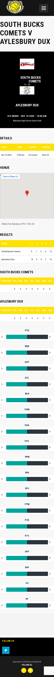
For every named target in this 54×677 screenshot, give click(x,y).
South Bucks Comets (30, 79)
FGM (44, 281)
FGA (50, 281)
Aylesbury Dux (27, 105)
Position (6, 281)
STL (32, 281)
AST (26, 281)
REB (20, 281)
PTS (15, 281)
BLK (38, 281)
